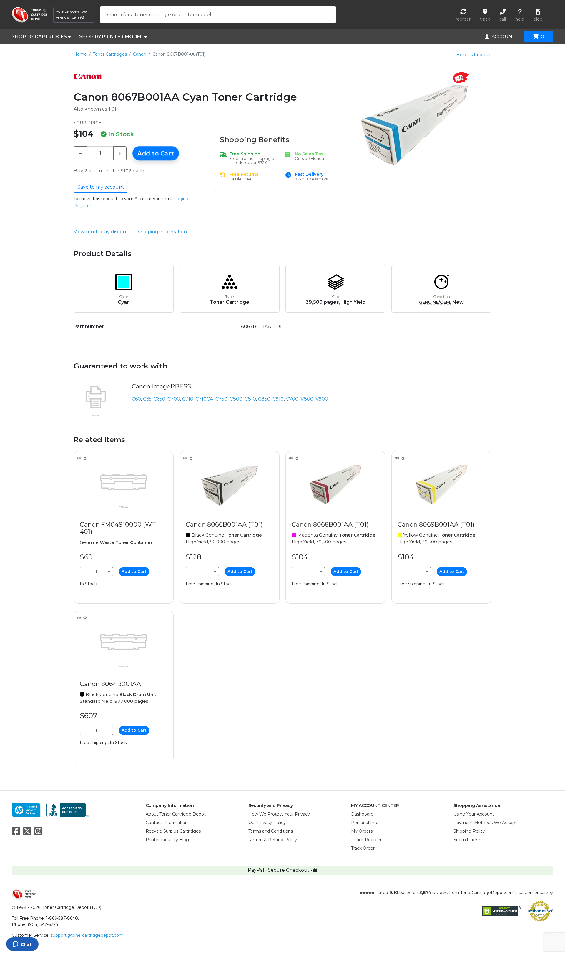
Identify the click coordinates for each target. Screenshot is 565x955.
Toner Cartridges (110, 54)
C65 (147, 399)
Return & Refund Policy (272, 839)
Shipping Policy (469, 831)
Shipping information (162, 232)
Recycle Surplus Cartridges (173, 831)
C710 (187, 399)
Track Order (363, 848)
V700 (292, 399)
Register (82, 205)
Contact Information (167, 822)
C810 (250, 399)
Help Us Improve (473, 54)
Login (180, 198)
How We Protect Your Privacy (279, 814)
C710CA (204, 399)
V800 (306, 399)
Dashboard (362, 814)
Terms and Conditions (270, 831)
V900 (321, 399)
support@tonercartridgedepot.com (87, 935)
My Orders (362, 831)
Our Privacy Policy (267, 822)
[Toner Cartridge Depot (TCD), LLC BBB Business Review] (67, 810)
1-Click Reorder (366, 839)
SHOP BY (39, 36)
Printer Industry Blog (167, 839)
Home (80, 54)
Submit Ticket (467, 839)
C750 (221, 399)
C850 (264, 399)
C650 (159, 399)
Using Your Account (473, 814)
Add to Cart (155, 153)
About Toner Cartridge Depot (176, 814)
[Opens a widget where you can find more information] (22, 944)
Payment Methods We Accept (485, 822)
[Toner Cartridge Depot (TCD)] (29, 15)
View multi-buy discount (103, 232)
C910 (278, 399)
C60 (136, 399)
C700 (173, 399)
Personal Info (364, 822)
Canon (139, 54)
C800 (236, 399)
